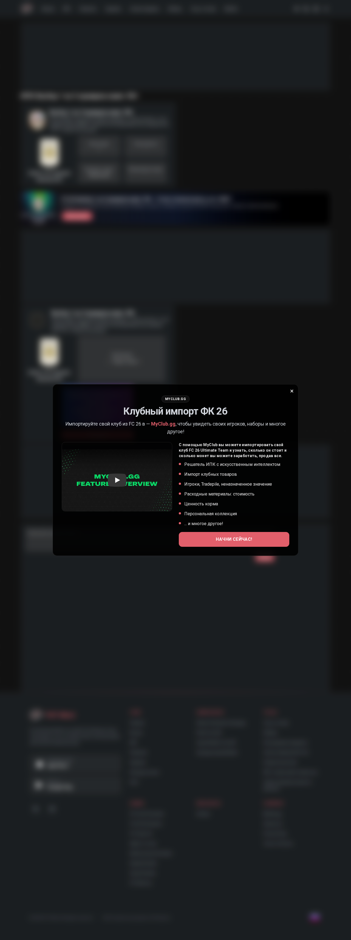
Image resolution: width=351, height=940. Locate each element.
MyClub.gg (163, 424)
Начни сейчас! (234, 539)
